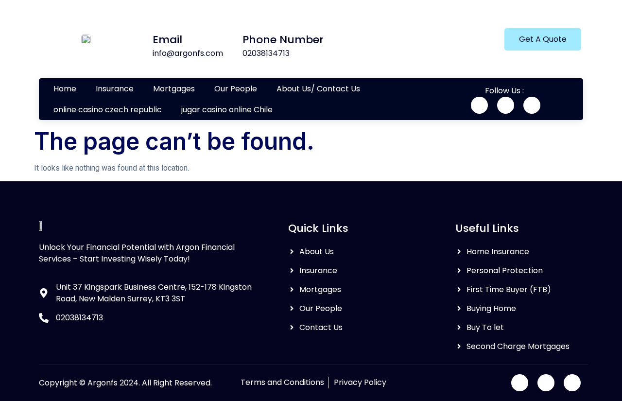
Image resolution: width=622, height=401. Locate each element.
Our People (235, 88)
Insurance (115, 88)
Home (64, 88)
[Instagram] (531, 105)
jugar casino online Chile (227, 109)
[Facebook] (479, 105)
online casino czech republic (107, 109)
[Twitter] (505, 105)
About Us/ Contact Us (318, 88)
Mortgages (174, 88)
